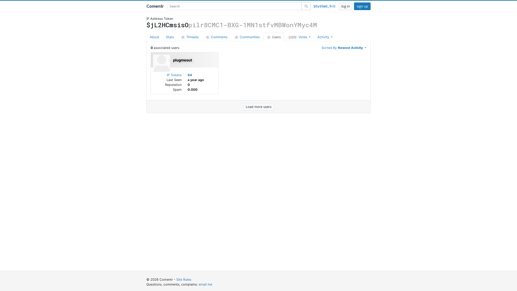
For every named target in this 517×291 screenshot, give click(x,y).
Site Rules (183, 279)
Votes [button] (298, 37)
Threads (190, 37)
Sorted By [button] (342, 48)
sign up (362, 6)
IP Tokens (174, 75)
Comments (217, 37)
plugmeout (182, 60)
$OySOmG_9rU (324, 6)
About (154, 37)
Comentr (155, 6)
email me (205, 284)
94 (190, 75)
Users (274, 37)
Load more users (258, 107)
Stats (170, 37)
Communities (248, 37)
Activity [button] (323, 37)
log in (345, 6)
